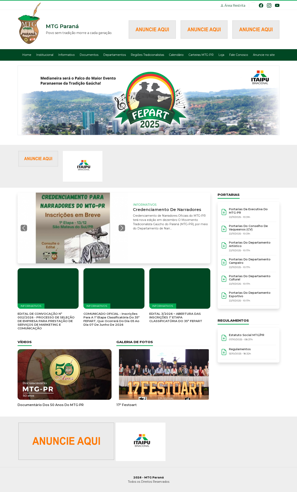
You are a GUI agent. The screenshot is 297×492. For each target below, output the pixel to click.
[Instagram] (269, 5)
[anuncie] (38, 158)
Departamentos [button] (114, 55)
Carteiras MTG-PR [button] (201, 55)
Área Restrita (234, 5)
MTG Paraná (30, 23)
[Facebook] (261, 5)
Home (26, 55)
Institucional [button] (44, 55)
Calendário (176, 55)
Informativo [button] (66, 55)
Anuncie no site (264, 55)
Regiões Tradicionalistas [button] (147, 55)
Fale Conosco (238, 55)
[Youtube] (277, 5)
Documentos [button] (89, 55)
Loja (221, 55)
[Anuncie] (152, 29)
